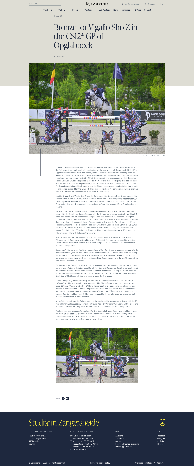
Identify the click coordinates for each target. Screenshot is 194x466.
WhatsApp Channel (123, 446)
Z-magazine (126, 10)
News (115, 10)
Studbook (47, 10)
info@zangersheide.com (80, 436)
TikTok (159, 444)
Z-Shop (138, 10)
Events (75, 10)
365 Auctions (104, 10)
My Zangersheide (132, 4)
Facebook (161, 436)
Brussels (151, 4)
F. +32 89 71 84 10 (78, 449)
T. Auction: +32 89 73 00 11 (82, 441)
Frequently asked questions (127, 444)
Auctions (88, 10)
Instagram (161, 438)
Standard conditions (143, 463)
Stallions (62, 10)
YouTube (160, 441)
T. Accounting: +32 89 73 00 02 (84, 444)
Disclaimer (161, 463)
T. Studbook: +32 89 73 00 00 (83, 438)
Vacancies (119, 438)
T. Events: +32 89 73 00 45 (82, 446)
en (161, 4)
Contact (147, 10)
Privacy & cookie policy (100, 463)
